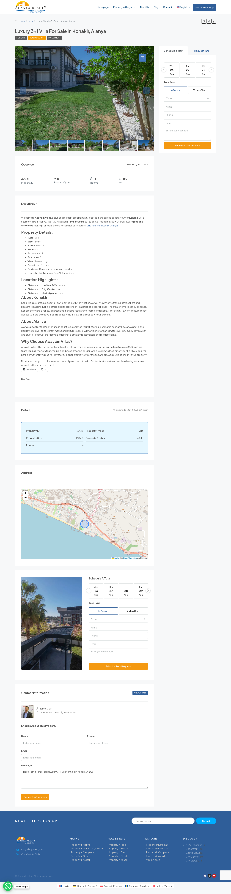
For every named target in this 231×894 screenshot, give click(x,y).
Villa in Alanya (153, 859)
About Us (144, 7)
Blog (156, 7)
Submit (206, 820)
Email (24, 750)
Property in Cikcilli (117, 852)
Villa (31, 21)
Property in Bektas (118, 848)
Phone (91, 736)
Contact (167, 7)
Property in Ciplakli (118, 855)
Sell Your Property (204, 7)
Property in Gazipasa (157, 852)
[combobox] (118, 619)
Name (24, 736)
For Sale (20, 38)
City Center (192, 856)
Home (22, 21)
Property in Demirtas (157, 848)
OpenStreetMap (130, 558)
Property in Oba (79, 855)
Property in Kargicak (157, 844)
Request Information (35, 796)
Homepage (103, 7)
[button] (25, 493)
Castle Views (193, 852)
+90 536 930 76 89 (49, 712)
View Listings (140, 693)
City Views (191, 860)
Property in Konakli (118, 859)
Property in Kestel (80, 859)
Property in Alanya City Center (87, 848)
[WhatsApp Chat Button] (8, 886)
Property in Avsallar (156, 855)
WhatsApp (70, 712)
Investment (54, 38)
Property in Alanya (122, 7)
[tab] (173, 50)
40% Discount (36, 38)
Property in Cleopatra (82, 852)
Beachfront (192, 848)
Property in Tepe (117, 844)
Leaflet (117, 558)
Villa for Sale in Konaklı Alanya (102, 225)
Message (26, 765)
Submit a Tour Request (118, 666)
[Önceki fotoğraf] (25, 93)
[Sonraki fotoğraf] (143, 93)
